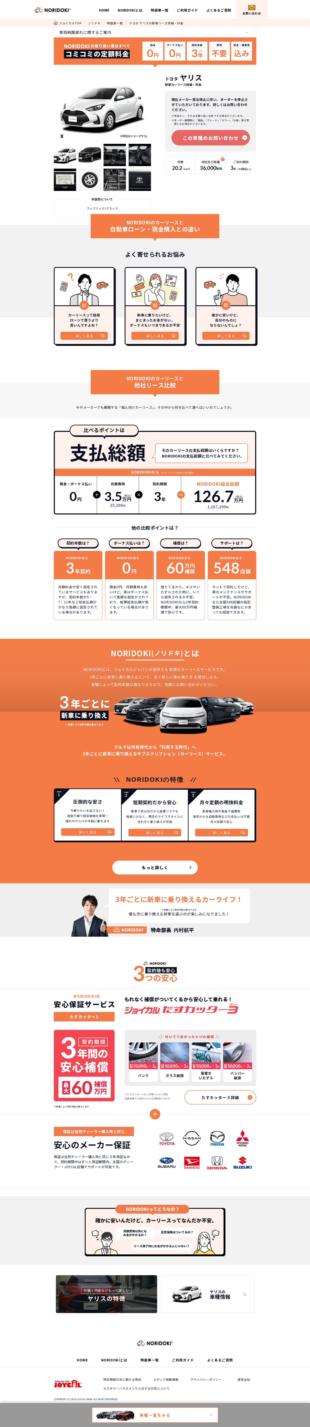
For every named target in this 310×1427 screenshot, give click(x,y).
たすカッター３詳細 (220, 1097)
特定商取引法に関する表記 (122, 1379)
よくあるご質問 (218, 10)
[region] (155, 976)
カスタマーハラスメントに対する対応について (136, 1388)
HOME (104, 10)
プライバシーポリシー (206, 1379)
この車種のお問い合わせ (211, 137)
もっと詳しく (155, 867)
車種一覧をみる (155, 1415)
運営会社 (244, 1379)
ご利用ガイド (187, 10)
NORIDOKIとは (130, 10)
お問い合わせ (252, 13)
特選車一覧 (159, 10)
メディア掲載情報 (165, 1379)
